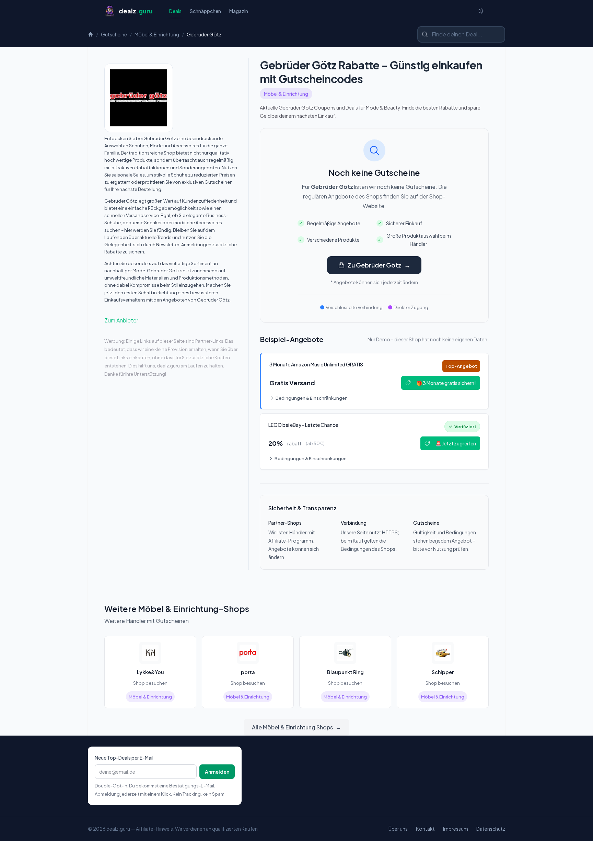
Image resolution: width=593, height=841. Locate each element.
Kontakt (425, 829)
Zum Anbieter (121, 320)
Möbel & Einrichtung (157, 34)
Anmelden (217, 772)
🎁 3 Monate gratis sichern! (446, 383)
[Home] (90, 34)
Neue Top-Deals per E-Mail (124, 757)
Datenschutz (490, 829)
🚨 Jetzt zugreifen (455, 443)
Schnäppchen (205, 11)
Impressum (455, 829)
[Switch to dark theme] (481, 11)
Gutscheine (114, 34)
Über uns (398, 829)
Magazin (238, 11)
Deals (175, 11)
